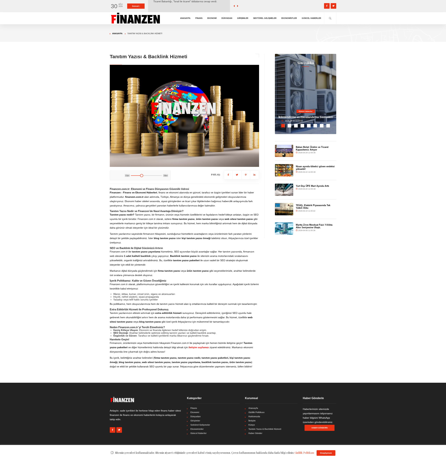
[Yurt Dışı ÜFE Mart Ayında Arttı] (284, 190)
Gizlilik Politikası (256, 412)
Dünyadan (226, 18)
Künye (251, 425)
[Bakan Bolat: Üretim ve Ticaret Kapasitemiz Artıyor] (284, 151)
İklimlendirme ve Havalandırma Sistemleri (305, 117)
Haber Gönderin (320, 428)
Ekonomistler (289, 18)
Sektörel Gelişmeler (264, 18)
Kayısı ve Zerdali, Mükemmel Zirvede (173, 6)
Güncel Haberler (311, 18)
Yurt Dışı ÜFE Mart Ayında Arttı (312, 186)
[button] (283, 125)
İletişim (252, 421)
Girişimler (242, 18)
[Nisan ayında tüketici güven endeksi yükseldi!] (284, 170)
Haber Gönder (255, 433)
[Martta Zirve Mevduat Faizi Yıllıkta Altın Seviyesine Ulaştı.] (284, 228)
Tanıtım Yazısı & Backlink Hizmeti (264, 429)
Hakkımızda (254, 416)
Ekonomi (212, 18)
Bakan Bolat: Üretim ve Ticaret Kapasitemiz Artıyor (312, 148)
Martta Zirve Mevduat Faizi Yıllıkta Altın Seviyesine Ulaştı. (314, 226)
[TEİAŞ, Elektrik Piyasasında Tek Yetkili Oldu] (284, 209)
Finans (198, 18)
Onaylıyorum (326, 453)
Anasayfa (185, 18)
